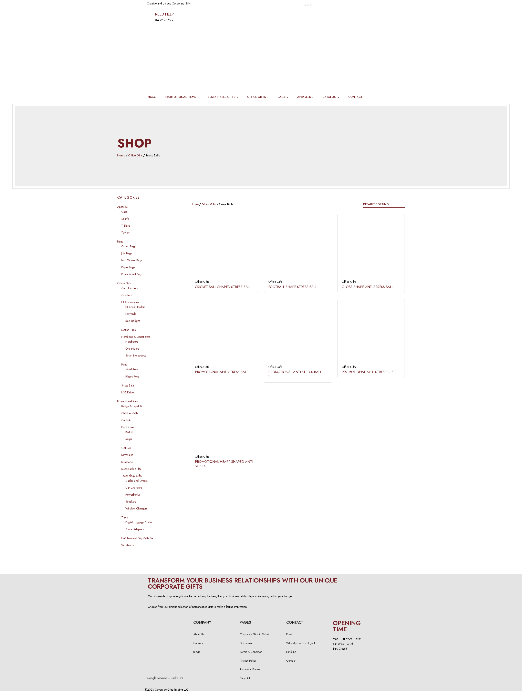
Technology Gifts (131, 476)
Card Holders (129, 288)
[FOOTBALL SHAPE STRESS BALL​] (297, 247)
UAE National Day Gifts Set (137, 538)
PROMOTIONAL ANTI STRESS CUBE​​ (368, 372)
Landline (291, 652)
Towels (125, 232)
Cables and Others (136, 481)
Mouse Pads (128, 330)
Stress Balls (127, 385)
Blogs (196, 652)
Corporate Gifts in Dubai (254, 634)
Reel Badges (132, 321)
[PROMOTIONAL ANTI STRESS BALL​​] (224, 332)
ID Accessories (130, 302)
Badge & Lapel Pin (132, 406)
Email (289, 634)
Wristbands (127, 545)
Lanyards (130, 314)
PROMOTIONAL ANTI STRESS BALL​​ (221, 372)
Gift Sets (126, 448)
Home (152, 97)
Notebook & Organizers (135, 337)
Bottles (129, 432)
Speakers (130, 501)
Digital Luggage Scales (139, 522)
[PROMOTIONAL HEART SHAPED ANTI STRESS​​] (224, 422)
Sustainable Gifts (222, 97)
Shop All (245, 678)
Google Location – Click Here (165, 678)
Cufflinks (126, 420)
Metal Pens (131, 369)
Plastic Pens (132, 376)
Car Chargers (133, 488)
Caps (124, 212)
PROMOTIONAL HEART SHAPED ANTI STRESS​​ (224, 463)
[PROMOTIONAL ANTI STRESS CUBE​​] (371, 332)
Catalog (330, 97)
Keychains (127, 455)
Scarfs (125, 219)
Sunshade (127, 462)
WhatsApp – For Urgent (300, 643)
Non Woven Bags (131, 260)
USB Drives (128, 392)
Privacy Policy (248, 661)
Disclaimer (246, 643)
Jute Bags (126, 253)
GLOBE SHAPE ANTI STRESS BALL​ (367, 287)
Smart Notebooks (135, 355)
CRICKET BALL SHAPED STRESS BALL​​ (223, 287)
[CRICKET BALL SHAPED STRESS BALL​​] (224, 247)
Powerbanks (132, 495)
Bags (282, 97)
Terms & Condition (251, 652)
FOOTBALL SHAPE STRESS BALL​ (292, 287)
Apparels (304, 97)
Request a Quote (250, 669)
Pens (124, 364)
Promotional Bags (131, 274)
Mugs (128, 439)
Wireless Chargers (136, 508)
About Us (198, 634)
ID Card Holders (135, 307)
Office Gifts (257, 97)
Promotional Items (181, 97)
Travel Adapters (134, 529)
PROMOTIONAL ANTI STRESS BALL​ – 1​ (296, 374)
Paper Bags (128, 267)
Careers (198, 643)
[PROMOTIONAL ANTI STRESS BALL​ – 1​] (297, 332)
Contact (355, 97)
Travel (124, 517)
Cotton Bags (128, 246)
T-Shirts (125, 226)
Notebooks (131, 342)
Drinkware (127, 427)
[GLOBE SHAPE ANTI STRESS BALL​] (371, 247)
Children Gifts (129, 413)
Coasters (126, 295)
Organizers (132, 349)
